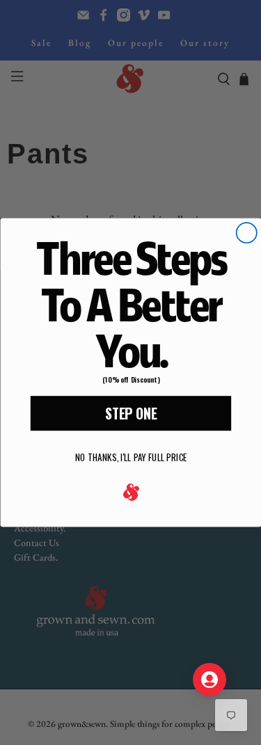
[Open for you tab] (209, 679)
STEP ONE (130, 413)
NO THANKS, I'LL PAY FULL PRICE (130, 457)
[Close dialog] (246, 233)
